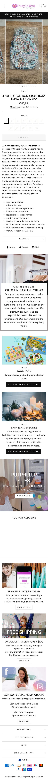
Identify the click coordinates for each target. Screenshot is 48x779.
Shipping (14, 107)
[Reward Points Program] (24, 575)
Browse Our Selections (23, 384)
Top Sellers (24, 730)
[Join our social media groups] (24, 679)
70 (30, 128)
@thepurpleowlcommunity (24, 707)
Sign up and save (24, 753)
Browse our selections (23, 452)
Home (23, 91)
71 (37, 128)
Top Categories (24, 737)
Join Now (24, 721)
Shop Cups (23, 496)
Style (24, 116)
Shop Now (24, 660)
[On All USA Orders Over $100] (24, 625)
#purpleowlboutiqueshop (24, 715)
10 (23, 128)
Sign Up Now (24, 607)
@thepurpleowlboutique (33, 698)
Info (24, 745)
